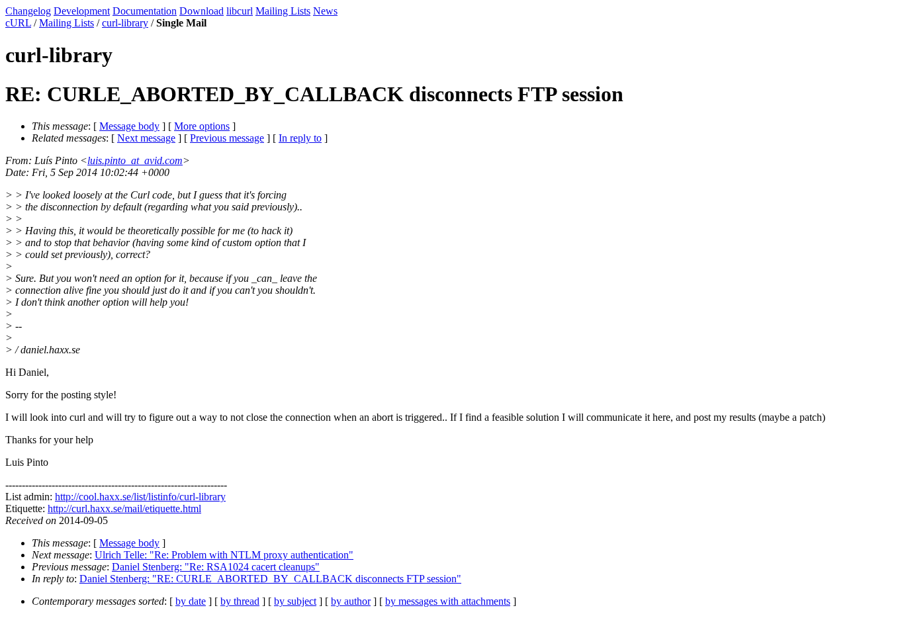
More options (202, 126)
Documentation (145, 11)
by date (190, 601)
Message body (129, 126)
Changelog (28, 11)
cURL (18, 22)
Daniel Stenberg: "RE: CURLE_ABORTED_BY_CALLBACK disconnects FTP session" (270, 578)
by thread (239, 601)
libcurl (239, 11)
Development (82, 11)
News (325, 11)
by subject (295, 601)
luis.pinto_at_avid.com (135, 160)
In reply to (300, 138)
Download (201, 11)
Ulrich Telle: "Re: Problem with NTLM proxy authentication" (224, 554)
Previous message (227, 138)
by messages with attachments (447, 601)
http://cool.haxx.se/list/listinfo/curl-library (140, 496)
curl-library (125, 22)
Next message (146, 138)
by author (351, 601)
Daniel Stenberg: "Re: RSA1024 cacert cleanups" (216, 566)
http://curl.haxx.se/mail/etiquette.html (124, 508)
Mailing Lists (282, 11)
